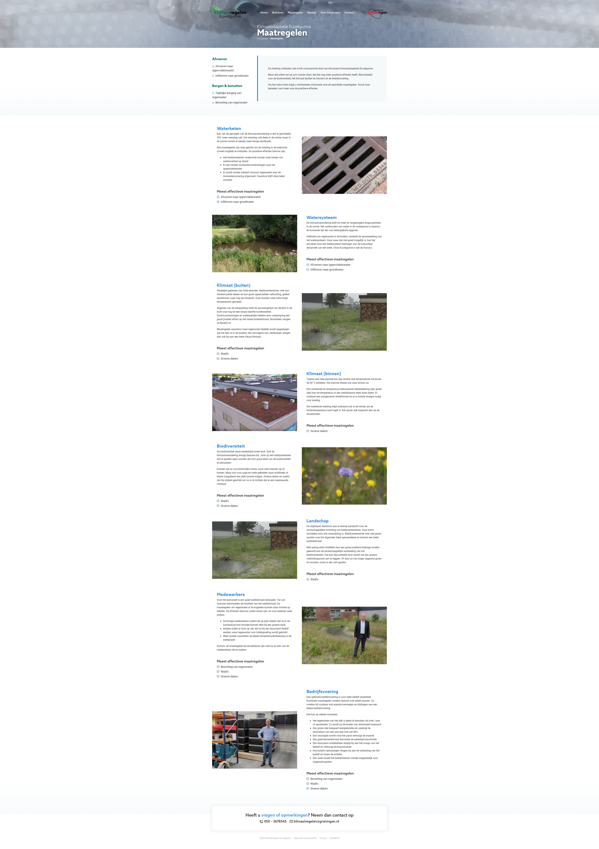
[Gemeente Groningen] (377, 13)
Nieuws (311, 12)
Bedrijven (277, 12)
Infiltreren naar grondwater (232, 75)
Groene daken (229, 358)
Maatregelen (295, 12)
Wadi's (224, 353)
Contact (349, 12)
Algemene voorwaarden (305, 838)
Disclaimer (335, 838)
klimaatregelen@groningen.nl (316, 821)
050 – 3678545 (275, 821)
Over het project (330, 12)
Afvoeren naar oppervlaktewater (223, 68)
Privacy (323, 838)
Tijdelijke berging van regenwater (226, 95)
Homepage (262, 38)
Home (264, 12)
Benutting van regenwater (231, 102)
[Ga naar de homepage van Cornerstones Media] (229, 12)
